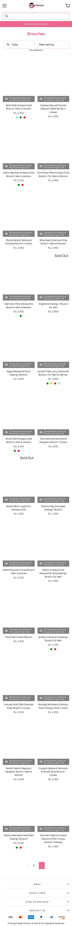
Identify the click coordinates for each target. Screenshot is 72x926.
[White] (13, 117)
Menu (37, 884)
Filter (14, 44)
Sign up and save (37, 902)
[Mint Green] (17, 117)
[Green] (20, 117)
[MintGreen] (17, 316)
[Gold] (51, 383)
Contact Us (37, 910)
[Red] (24, 117)
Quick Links (37, 893)
